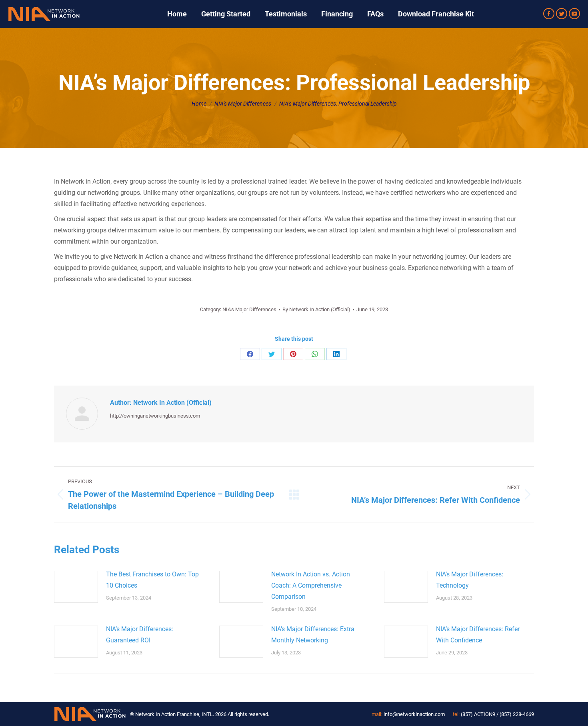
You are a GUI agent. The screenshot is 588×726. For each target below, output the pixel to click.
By (316, 309)
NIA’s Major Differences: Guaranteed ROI (139, 634)
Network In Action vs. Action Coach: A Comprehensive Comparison (310, 585)
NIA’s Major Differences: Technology (469, 579)
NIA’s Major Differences (249, 309)
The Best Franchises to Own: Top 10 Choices (152, 579)
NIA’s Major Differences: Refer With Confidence (478, 634)
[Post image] (76, 587)
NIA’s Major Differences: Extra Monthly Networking (312, 634)
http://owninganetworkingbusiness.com (155, 416)
